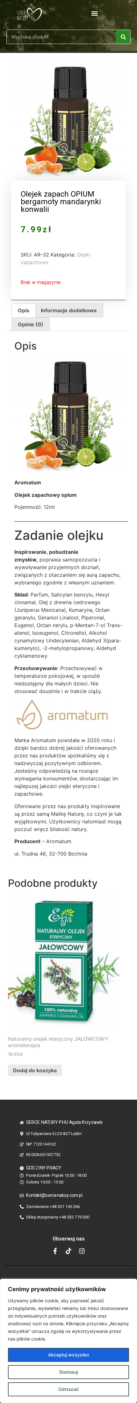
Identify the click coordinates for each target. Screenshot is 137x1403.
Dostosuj (68, 1372)
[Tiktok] (68, 1251)
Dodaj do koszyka (35, 1070)
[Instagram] (82, 1251)
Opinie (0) (30, 324)
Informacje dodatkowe (69, 310)
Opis (23, 310)
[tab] (23, 310)
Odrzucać (68, 1389)
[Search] (123, 37)
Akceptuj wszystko (68, 1354)
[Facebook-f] (55, 1251)
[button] (95, 13)
